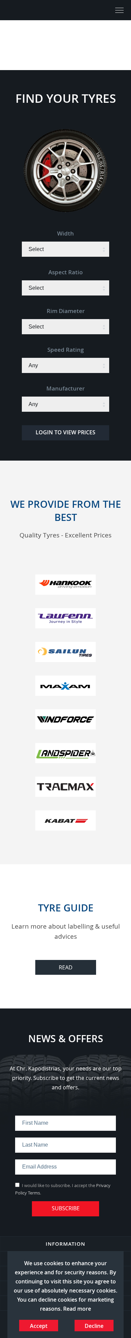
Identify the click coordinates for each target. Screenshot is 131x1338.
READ (66, 967)
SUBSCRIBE (66, 1208)
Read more (77, 1308)
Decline (94, 1326)
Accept (38, 1326)
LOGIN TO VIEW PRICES (65, 432)
